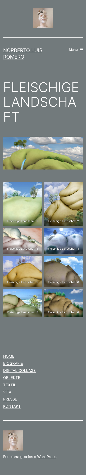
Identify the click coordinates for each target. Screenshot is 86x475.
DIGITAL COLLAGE (19, 370)
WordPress (46, 456)
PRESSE (10, 399)
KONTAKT (12, 406)
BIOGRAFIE (13, 363)
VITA (7, 392)
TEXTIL (9, 385)
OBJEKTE (11, 377)
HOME (8, 356)
